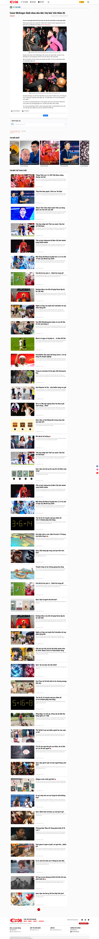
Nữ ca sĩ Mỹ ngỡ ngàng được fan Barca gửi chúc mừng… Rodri (50, 405)
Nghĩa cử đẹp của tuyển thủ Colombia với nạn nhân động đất (51, 307)
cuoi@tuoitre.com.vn (35, 929)
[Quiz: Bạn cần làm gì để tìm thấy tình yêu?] (22, 899)
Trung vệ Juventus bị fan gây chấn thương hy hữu (51, 372)
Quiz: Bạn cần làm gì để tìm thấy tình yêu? (50, 893)
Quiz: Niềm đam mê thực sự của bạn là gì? (50, 812)
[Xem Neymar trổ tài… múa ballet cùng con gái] (22, 393)
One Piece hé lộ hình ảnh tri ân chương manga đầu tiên (51, 682)
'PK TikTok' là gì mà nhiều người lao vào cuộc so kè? (51, 731)
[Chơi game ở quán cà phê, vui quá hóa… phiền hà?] (22, 850)
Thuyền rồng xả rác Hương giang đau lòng (50, 567)
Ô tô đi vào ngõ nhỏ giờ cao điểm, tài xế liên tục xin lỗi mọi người (50, 747)
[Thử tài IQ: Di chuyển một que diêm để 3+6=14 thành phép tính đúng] (22, 523)
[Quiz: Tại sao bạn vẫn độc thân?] (22, 670)
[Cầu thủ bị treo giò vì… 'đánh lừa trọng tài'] (22, 278)
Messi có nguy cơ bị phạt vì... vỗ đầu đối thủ (51, 338)
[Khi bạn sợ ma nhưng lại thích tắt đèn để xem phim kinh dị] (22, 882)
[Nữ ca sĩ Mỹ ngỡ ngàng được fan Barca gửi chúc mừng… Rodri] (22, 409)
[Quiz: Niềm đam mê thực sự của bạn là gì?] (22, 817)
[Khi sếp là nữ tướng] (22, 442)
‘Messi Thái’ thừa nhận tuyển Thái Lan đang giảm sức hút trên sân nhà (50, 209)
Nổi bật (34, 2)
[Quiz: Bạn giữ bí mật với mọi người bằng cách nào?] (22, 768)
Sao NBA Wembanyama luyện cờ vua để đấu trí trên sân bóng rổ (50, 323)
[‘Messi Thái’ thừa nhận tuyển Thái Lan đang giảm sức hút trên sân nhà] (22, 213)
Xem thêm (12, 132)
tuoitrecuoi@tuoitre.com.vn (56, 929)
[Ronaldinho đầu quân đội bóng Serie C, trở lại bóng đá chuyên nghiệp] (22, 360)
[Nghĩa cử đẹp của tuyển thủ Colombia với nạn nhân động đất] (22, 311)
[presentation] (9, 152)
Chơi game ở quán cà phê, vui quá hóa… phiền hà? (51, 845)
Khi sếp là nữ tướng (42, 436)
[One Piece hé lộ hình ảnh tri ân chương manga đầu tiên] (22, 687)
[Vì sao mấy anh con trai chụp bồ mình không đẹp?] (22, 801)
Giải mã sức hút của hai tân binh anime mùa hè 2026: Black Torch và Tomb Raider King (50, 650)
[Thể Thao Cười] (49, 8)
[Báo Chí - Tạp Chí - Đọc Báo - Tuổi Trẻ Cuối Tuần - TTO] (30, 921)
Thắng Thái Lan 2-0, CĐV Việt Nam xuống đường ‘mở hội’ (48, 162)
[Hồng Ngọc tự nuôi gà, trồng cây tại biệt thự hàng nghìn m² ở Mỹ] (22, 719)
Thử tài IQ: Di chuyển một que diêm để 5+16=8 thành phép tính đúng (48, 699)
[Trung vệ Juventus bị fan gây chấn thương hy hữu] (22, 376)
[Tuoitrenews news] (41, 921)
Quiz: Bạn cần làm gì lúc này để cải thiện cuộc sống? (51, 470)
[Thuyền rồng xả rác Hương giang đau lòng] (22, 572)
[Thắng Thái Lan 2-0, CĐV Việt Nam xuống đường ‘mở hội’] (49, 153)
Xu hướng (25, 2)
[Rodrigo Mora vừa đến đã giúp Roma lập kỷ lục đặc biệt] (22, 295)
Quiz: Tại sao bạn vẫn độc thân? (46, 665)
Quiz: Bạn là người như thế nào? (46, 600)
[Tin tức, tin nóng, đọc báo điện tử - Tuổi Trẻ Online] (26, 921)
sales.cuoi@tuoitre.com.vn (16, 931)
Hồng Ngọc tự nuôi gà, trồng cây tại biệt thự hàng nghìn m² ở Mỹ (50, 715)
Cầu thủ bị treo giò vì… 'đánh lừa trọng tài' (50, 273)
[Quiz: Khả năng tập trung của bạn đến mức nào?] (22, 556)
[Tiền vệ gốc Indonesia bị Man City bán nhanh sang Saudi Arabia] (22, 246)
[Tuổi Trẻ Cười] (88, 919)
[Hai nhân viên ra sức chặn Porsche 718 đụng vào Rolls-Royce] (22, 540)
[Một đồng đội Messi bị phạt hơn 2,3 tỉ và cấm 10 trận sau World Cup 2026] (22, 262)
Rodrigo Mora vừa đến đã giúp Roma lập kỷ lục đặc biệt (50, 290)
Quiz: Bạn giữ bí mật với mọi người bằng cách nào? (51, 764)
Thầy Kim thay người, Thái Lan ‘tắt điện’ (69, 163)
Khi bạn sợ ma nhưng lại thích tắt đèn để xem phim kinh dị (51, 878)
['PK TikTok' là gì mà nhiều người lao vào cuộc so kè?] (22, 736)
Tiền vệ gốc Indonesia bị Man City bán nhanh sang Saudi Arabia (51, 241)
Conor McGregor (46, 24)
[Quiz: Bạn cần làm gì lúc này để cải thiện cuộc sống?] (22, 474)
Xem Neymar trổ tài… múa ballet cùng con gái (51, 387)
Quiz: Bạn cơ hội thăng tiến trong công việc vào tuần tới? (50, 421)
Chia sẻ (45, 115)
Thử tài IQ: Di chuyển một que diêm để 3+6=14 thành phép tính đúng (48, 519)
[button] (48, 2)
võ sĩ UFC (27, 110)
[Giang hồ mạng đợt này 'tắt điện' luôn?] (29, 153)
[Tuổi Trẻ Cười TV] (85, 919)
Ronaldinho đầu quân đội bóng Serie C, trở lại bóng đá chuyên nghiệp (51, 356)
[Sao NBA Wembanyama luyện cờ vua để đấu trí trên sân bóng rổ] (22, 327)
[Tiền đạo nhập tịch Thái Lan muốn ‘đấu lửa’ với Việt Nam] (22, 229)
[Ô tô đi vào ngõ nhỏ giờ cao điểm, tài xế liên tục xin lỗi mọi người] (22, 752)
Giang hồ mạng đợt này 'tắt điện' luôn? (29, 163)
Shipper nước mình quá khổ (45, 779)
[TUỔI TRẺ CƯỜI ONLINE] (16, 920)
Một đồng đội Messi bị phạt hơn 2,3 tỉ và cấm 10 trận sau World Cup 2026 (51, 258)
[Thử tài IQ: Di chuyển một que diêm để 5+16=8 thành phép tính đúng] (22, 703)
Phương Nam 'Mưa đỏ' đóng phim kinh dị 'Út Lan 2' (50, 829)
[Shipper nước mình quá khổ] (22, 785)
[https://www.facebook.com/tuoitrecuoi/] (82, 919)
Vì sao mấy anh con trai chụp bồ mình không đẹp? (50, 796)
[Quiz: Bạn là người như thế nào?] (22, 605)
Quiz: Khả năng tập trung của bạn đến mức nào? (50, 552)
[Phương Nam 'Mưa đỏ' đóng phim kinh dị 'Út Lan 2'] (22, 834)
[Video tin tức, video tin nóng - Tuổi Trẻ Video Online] (36, 921)
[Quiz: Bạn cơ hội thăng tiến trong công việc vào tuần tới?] (22, 425)
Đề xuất (42, 2)
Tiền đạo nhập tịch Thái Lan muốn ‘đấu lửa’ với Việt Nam (50, 225)
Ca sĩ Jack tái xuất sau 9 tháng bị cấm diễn (50, 861)
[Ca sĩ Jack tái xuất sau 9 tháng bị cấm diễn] (22, 866)
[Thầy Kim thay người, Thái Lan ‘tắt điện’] (69, 153)
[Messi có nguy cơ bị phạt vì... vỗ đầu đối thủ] (22, 344)
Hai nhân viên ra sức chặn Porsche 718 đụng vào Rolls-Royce (51, 535)
